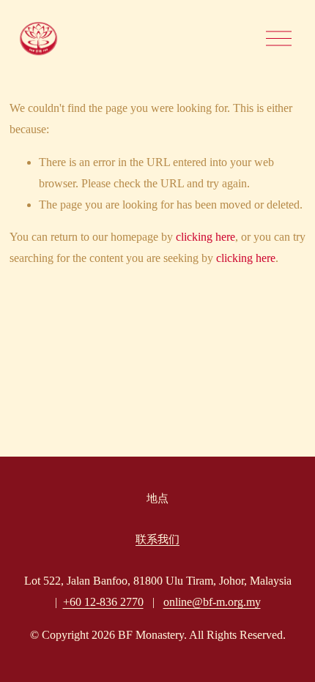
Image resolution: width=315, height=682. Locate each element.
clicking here (205, 237)
